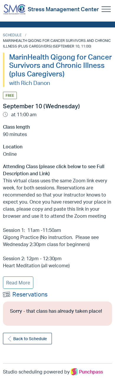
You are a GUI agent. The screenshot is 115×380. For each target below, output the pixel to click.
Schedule (12, 35)
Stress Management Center (63, 9)
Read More (18, 283)
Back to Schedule (30, 338)
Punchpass (91, 372)
